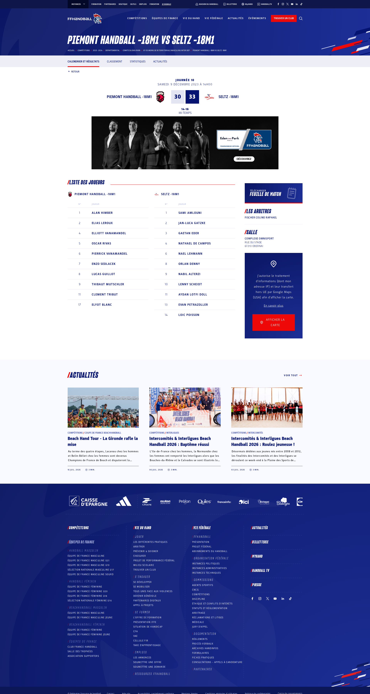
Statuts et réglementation (209, 608)
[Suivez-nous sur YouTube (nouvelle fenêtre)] (292, 4)
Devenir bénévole (144, 596)
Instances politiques (206, 563)
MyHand (257, 556)
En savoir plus (273, 306)
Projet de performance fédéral (154, 560)
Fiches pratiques (203, 657)
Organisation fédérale (211, 558)
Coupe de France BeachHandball (103, 432)
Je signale (166, 4)
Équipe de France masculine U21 (89, 560)
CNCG (195, 589)
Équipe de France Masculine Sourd (91, 574)
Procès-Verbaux (202, 643)
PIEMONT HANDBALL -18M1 (129, 97)
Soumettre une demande (149, 666)
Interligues (172, 432)
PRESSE (257, 585)
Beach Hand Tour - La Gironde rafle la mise (103, 441)
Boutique (123, 4)
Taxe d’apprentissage (147, 645)
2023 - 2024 (97, 50)
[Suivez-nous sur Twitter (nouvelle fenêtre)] (287, 4)
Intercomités (255, 432)
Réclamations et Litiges (208, 617)
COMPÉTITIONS (201, 594)
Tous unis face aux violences (153, 591)
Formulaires (200, 653)
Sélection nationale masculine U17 (91, 569)
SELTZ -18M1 (229, 97)
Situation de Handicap (147, 626)
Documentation (205, 633)
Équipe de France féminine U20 (88, 591)
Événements (257, 18)
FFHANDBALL (202, 536)
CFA (135, 631)
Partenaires (110, 4)
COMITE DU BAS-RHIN (131, 50)
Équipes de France (165, 18)
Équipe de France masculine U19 (89, 565)
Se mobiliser (141, 586)
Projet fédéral (202, 546)
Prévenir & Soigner (145, 551)
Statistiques (137, 61)
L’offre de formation (147, 617)
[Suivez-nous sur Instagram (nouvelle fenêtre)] (283, 4)
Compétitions (137, 18)
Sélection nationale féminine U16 (90, 600)
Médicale (198, 622)
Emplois (143, 4)
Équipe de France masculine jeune (90, 617)
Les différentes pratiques (150, 542)
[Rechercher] (301, 18)
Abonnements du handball (210, 551)
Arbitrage (198, 613)
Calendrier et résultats (83, 61)
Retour (75, 71)
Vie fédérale (214, 18)
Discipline (198, 599)
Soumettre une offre (147, 662)
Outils (133, 4)
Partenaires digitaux (147, 600)
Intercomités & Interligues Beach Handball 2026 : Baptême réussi (180, 441)
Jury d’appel (200, 626)
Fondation (154, 4)
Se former (142, 612)
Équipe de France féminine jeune (89, 634)
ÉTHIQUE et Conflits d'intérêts (212, 603)
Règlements (200, 639)
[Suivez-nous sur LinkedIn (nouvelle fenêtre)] (297, 4)
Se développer (142, 582)
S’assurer (139, 556)
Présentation (200, 542)
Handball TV (260, 571)
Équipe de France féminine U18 (87, 596)
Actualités (236, 18)
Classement (114, 61)
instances (76, 4)
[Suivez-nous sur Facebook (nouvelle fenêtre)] (278, 4)
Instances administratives (209, 568)
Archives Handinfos (205, 648)
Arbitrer (139, 546)
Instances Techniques (206, 572)
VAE (135, 636)
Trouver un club (144, 569)
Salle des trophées (80, 651)
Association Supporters (83, 656)
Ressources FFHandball (153, 674)
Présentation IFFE (144, 622)
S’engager (142, 576)
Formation (96, 4)
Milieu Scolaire (143, 565)
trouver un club (284, 18)
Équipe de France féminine (85, 586)
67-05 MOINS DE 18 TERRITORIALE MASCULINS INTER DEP (166, 50)
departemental (112, 50)
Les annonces (142, 657)
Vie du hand (191, 18)
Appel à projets (143, 605)
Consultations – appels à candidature (217, 662)
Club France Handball (83, 646)
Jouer (139, 536)
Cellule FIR (140, 640)
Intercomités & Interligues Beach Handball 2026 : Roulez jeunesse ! (263, 441)
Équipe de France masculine (86, 556)
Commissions (204, 580)
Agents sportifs (202, 585)
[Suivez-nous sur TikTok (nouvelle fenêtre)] (301, 4)
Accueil (71, 50)
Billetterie (260, 542)
